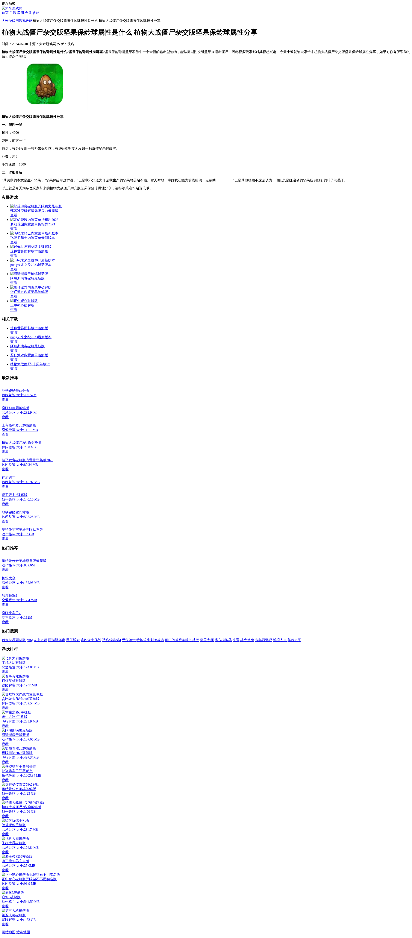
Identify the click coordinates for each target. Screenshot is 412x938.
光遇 (236, 640)
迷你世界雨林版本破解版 (29, 328)
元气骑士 (129, 640)
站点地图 (23, 932)
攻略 (36, 13)
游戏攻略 (26, 21)
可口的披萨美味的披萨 (182, 640)
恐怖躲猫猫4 (111, 640)
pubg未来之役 (37, 640)
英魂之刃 (294, 640)
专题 (28, 13)
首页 (5, 13)
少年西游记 (263, 640)
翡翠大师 (207, 640)
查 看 (14, 332)
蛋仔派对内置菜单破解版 (29, 355)
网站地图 (8, 932)
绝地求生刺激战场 (150, 640)
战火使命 (247, 640)
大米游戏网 (10, 21)
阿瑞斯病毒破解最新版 (27, 346)
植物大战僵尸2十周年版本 (30, 364)
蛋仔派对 (73, 640)
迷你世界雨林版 (14, 640)
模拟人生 (280, 640)
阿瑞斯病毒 (56, 640)
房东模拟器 (223, 640)
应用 (20, 13)
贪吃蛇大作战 (91, 640)
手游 (12, 13)
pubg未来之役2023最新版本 (31, 337)
